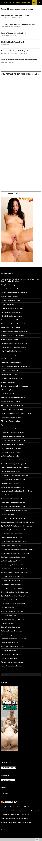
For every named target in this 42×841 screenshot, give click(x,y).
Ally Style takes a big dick (9, 296)
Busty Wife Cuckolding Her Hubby (14, 33)
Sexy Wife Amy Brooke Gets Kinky (12, 495)
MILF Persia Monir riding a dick (11, 351)
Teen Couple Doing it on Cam (11, 545)
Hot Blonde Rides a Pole (9, 658)
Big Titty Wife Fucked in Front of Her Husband (19, 60)
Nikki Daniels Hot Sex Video (10, 452)
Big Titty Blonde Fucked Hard (12, 42)
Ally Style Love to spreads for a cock (13, 324)
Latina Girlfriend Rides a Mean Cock (13, 487)
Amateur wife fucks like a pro (10, 328)
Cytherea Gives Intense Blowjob (12, 425)
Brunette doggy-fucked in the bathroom (14, 386)
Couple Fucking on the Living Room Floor (14, 569)
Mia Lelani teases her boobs (10, 312)
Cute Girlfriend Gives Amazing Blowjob (14, 510)
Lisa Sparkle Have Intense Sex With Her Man (16, 460)
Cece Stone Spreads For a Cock (11, 537)
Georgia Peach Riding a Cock (10, 471)
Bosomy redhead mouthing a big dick (13, 347)
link (40, 807)
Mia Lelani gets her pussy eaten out (13, 316)
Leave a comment (24, 53)
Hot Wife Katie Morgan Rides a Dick (13, 506)
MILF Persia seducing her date (11, 359)
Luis (15, 62)
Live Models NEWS (10, 802)
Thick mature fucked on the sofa (12, 308)
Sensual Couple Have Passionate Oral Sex (15, 530)
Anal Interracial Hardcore (6, 829)
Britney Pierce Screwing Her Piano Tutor (14, 592)
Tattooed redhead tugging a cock (12, 662)
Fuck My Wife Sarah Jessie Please (12, 394)
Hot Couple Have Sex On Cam (11, 417)
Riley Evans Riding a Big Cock (10, 421)
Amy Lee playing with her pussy (11, 370)
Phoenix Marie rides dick (9, 304)
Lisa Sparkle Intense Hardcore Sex (12, 436)
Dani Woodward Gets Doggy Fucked (13, 557)
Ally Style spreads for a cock (10, 300)
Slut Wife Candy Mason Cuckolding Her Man (18, 24)
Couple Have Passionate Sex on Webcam (15, 553)
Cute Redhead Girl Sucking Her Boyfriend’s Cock (17, 549)
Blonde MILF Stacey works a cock (12, 289)
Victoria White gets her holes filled (12, 335)
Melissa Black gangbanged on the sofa (14, 343)
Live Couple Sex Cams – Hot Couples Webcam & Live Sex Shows (16, 2)
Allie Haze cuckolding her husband (12, 378)
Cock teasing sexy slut (8, 615)
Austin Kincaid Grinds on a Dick (11, 499)
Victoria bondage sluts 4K (10, 382)
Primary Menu (39, 2)
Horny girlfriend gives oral (9, 642)
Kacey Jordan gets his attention (12, 611)
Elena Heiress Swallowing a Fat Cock (13, 502)
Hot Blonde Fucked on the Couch (12, 600)
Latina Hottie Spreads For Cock (11, 561)
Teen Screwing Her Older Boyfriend (13, 565)
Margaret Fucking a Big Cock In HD (12, 619)
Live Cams (4, 793)
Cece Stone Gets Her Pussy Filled (12, 444)
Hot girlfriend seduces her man (11, 666)
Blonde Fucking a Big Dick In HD (11, 654)
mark (18, 18)
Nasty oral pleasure (7, 623)
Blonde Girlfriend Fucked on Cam (12, 405)
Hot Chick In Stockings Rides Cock (12, 646)
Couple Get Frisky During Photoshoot (13, 541)
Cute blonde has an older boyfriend (13, 604)
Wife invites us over (7, 607)
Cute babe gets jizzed (8, 650)
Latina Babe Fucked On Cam (10, 456)
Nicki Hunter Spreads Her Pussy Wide (13, 518)
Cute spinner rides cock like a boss (12, 320)
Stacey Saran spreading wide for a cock (14, 293)
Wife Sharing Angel (7, 390)
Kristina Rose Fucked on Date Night (13, 409)
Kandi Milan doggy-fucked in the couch (14, 331)
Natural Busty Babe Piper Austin (12, 584)
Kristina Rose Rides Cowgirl (10, 401)
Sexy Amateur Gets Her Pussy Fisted (13, 429)
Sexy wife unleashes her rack (10, 627)
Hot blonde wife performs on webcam (13, 639)
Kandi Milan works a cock (9, 374)
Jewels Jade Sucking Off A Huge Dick (15, 51)
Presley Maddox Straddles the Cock (13, 479)
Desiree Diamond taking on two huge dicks (15, 366)
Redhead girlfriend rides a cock (11, 631)
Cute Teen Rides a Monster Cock (12, 576)
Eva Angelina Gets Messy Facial (11, 534)
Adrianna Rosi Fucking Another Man (15, 15)
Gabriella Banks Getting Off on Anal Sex (14, 475)
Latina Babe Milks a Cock (9, 514)
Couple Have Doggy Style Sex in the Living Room (17, 522)
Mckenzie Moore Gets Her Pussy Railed (14, 572)
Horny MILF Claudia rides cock (11, 363)
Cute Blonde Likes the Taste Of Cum (13, 440)
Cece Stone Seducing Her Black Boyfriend (15, 468)
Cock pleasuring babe (8, 635)
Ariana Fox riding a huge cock (10, 339)
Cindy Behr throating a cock (10, 285)
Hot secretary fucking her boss (11, 355)
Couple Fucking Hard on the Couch (12, 580)
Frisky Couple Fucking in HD (10, 483)
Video (3, 18)
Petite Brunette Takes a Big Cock (12, 588)
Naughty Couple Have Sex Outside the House (16, 491)
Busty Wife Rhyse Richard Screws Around (15, 596)
